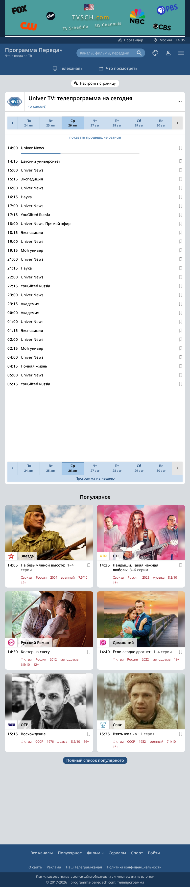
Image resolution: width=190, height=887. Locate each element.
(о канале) (37, 106)
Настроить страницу (98, 83)
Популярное (70, 853)
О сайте (35, 867)
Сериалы (117, 853)
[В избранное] (180, 148)
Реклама (54, 867)
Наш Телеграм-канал (84, 867)
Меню (179, 101)
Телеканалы (72, 68)
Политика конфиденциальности (134, 867)
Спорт (137, 853)
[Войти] (168, 53)
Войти (154, 853)
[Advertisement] (95, 425)
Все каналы (41, 853)
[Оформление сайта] (155, 53)
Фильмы (95, 853)
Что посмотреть (122, 68)
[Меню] (181, 53)
